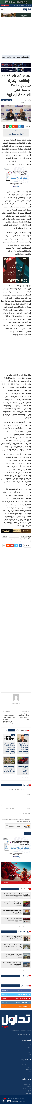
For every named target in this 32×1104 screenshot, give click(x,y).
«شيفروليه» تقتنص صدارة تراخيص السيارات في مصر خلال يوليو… (13, 902)
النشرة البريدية (27, 1084)
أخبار (10, 100)
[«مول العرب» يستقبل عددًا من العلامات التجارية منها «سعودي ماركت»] (26, 956)
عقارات (3, 100)
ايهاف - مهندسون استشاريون (14, 536)
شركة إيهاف (5, 536)
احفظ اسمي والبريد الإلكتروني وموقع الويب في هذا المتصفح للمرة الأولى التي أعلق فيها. (16, 820)
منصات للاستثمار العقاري (25, 541)
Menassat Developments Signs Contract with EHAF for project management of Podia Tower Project (9, 718)
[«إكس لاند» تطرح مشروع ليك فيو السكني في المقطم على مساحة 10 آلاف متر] (26, 946)
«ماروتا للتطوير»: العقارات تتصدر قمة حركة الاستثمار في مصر (23, 716)
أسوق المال (28, 1047)
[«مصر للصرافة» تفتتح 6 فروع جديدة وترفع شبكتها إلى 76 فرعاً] (26, 920)
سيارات (26, 757)
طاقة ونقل (28, 1069)
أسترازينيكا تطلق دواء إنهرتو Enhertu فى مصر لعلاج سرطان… (12, 937)
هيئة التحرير (28, 1093)
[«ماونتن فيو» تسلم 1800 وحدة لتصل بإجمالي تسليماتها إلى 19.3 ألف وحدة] (9, 760)
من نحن (29, 1086)
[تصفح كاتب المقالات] (16, 697)
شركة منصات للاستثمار (26, 538)
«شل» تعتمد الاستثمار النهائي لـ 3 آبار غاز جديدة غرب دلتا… (12, 911)
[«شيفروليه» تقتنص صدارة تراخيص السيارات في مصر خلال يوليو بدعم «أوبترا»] (23, 760)
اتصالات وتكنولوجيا (26, 1065)
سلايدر (7, 100)
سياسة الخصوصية (27, 1088)
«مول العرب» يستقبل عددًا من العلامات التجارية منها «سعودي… (12, 955)
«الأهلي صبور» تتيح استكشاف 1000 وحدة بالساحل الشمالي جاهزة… (12, 894)
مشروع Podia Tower (16, 538)
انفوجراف (28, 1067)
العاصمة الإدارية (24, 536)
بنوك (30, 1050)
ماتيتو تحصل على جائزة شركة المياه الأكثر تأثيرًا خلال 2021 (12, 963)
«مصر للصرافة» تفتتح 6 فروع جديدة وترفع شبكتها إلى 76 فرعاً (12, 919)
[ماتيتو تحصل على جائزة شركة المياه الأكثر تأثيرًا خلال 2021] (26, 964)
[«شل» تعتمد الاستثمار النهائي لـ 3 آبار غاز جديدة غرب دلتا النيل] (26, 912)
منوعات (29, 1074)
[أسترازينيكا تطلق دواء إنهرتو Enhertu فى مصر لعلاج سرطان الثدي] (26, 938)
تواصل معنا (28, 1091)
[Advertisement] (16, 34)
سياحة (13, 735)
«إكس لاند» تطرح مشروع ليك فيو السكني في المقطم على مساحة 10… (13, 946)
